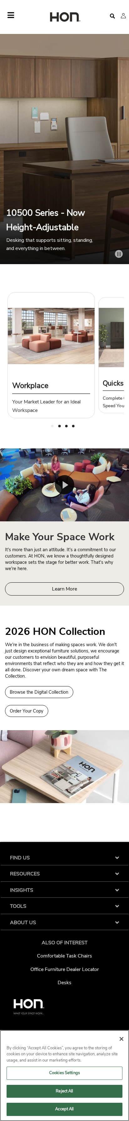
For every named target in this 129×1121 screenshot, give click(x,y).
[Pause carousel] (119, 254)
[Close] (121, 1039)
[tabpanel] (51, 355)
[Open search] (112, 16)
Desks (64, 982)
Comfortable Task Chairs (64, 955)
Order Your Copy (26, 711)
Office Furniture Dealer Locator (64, 969)
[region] (64, 1075)
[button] (123, 15)
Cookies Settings (64, 1073)
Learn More (64, 588)
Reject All (64, 1091)
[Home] (64, 17)
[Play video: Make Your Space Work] (64, 485)
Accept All (64, 1109)
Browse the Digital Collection (39, 692)
